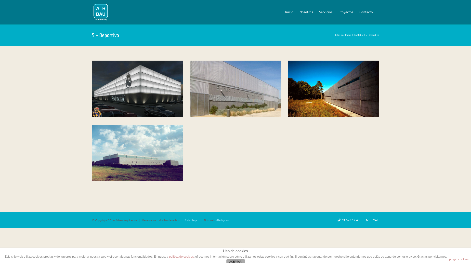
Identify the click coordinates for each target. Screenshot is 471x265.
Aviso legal (191, 220)
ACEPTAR (235, 261)
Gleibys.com (223, 220)
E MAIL (374, 220)
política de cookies (181, 256)
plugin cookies (459, 259)
